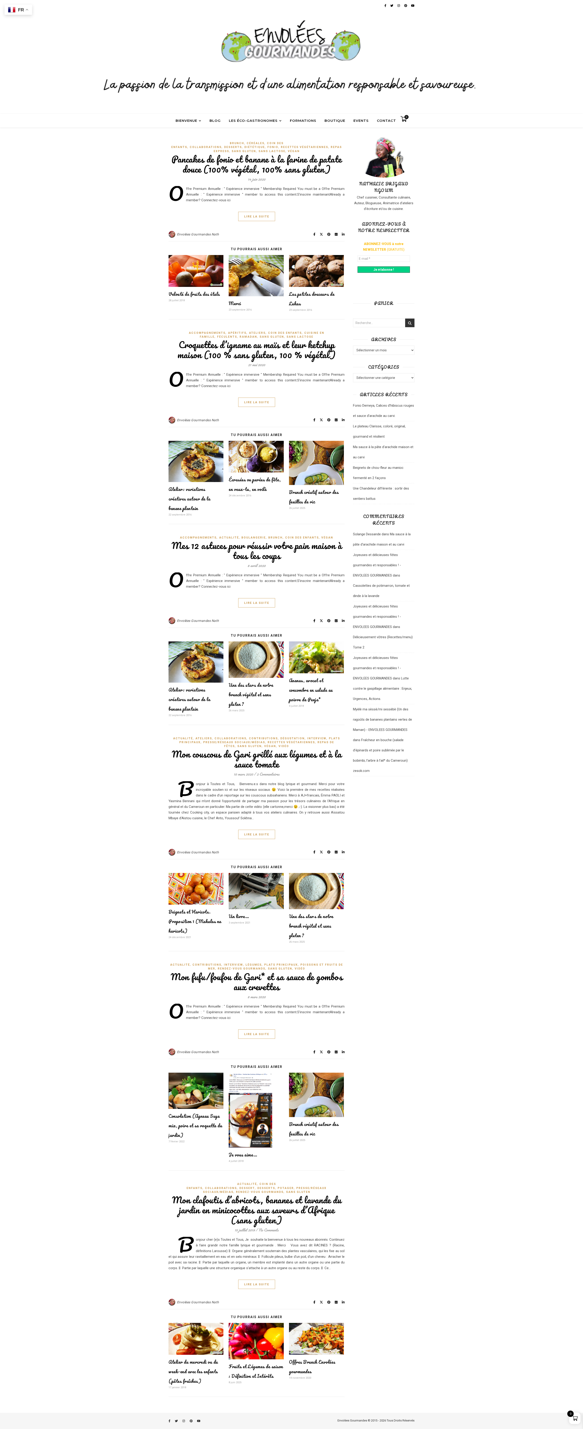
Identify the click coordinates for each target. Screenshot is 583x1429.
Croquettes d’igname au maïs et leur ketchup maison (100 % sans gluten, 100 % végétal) (256, 349)
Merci (235, 303)
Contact (386, 120)
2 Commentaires (268, 774)
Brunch (237, 143)
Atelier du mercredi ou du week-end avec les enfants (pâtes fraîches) (193, 1371)
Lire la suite (256, 216)
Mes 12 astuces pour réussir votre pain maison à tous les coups (256, 550)
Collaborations (206, 147)
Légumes (253, 964)
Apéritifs (237, 332)
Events (361, 120)
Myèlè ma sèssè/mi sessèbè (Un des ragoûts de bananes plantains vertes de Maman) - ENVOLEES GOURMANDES (382, 719)
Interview (316, 738)
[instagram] (184, 1421)
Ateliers (257, 332)
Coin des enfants (285, 332)
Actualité (229, 537)
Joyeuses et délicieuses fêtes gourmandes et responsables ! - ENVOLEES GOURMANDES (377, 565)
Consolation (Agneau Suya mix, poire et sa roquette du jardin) (195, 1126)
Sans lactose (271, 151)
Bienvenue (186, 120)
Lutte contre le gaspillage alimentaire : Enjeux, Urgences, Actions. (382, 688)
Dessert (247, 1188)
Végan (294, 151)
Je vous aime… (243, 1154)
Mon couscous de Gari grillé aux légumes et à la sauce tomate (257, 759)
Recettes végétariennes (304, 147)
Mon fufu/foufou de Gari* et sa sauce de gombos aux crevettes (257, 982)
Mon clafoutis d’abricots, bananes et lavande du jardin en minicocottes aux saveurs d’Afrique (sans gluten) (256, 1210)
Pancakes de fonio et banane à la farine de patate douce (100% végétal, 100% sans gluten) (256, 164)
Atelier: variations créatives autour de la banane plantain (189, 499)
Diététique (254, 147)
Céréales (255, 143)
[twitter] (177, 1421)
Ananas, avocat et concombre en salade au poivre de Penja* (311, 690)
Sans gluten (244, 151)
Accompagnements (207, 332)
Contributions (263, 738)
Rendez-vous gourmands (241, 968)
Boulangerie (253, 537)
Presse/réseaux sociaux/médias (234, 742)
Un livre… (239, 916)
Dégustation (292, 738)
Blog (215, 120)
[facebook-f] (170, 1421)
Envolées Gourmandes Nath (198, 234)
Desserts (233, 147)
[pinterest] (191, 1421)
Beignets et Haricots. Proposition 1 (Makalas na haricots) (195, 921)
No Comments (268, 1230)
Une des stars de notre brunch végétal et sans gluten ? (251, 694)
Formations (303, 120)
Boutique (335, 120)
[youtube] (198, 1421)
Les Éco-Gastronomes (253, 120)
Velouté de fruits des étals (194, 294)
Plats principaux (281, 964)
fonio (272, 147)
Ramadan (248, 336)
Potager (286, 1188)
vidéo (284, 746)
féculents (227, 336)
